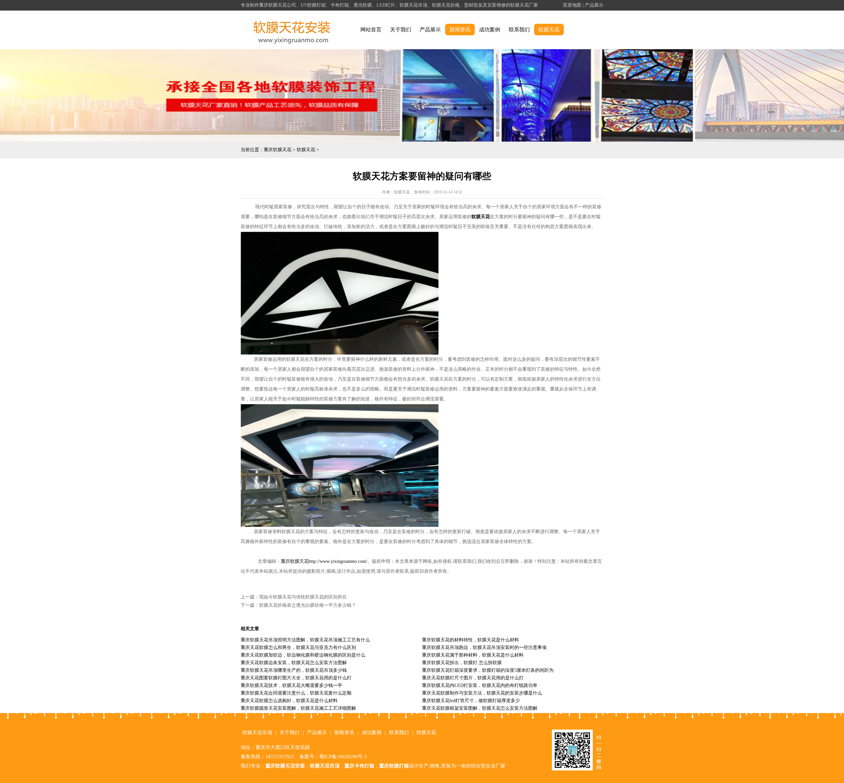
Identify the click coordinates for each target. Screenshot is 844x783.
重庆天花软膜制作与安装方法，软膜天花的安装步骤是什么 (482, 693)
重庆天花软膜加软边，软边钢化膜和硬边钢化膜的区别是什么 (303, 655)
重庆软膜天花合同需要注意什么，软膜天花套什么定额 (296, 693)
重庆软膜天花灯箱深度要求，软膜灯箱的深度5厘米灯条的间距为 (488, 670)
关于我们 (400, 29)
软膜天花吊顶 (257, 732)
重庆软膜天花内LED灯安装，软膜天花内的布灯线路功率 (479, 685)
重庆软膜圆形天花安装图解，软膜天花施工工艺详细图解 (298, 708)
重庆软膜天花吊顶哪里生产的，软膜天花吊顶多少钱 (294, 670)
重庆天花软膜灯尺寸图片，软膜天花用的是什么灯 (473, 677)
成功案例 (489, 29)
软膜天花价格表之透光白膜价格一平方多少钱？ (307, 605)
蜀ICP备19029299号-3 (343, 756)
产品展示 (594, 5)
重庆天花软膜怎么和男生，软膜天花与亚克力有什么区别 (298, 647)
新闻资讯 (459, 29)
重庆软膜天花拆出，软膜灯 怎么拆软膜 (462, 662)
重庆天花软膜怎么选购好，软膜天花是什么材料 (289, 700)
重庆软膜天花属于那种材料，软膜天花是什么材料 (473, 655)
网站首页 (370, 29)
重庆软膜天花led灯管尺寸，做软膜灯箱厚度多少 (471, 700)
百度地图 (572, 5)
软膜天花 (548, 29)
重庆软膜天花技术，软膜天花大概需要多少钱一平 (291, 685)
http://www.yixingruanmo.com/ (338, 561)
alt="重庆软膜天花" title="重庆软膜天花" (292, 30)
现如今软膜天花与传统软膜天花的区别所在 (303, 597)
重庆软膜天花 (277, 149)
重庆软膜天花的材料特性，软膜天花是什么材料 (470, 639)
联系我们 (519, 29)
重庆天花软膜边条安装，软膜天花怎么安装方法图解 (294, 662)
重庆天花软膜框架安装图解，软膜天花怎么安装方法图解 (479, 708)
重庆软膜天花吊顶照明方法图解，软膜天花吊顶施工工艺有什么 (305, 639)
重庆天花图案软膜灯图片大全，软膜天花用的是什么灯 (296, 677)
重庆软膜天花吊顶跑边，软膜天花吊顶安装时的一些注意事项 (484, 647)
